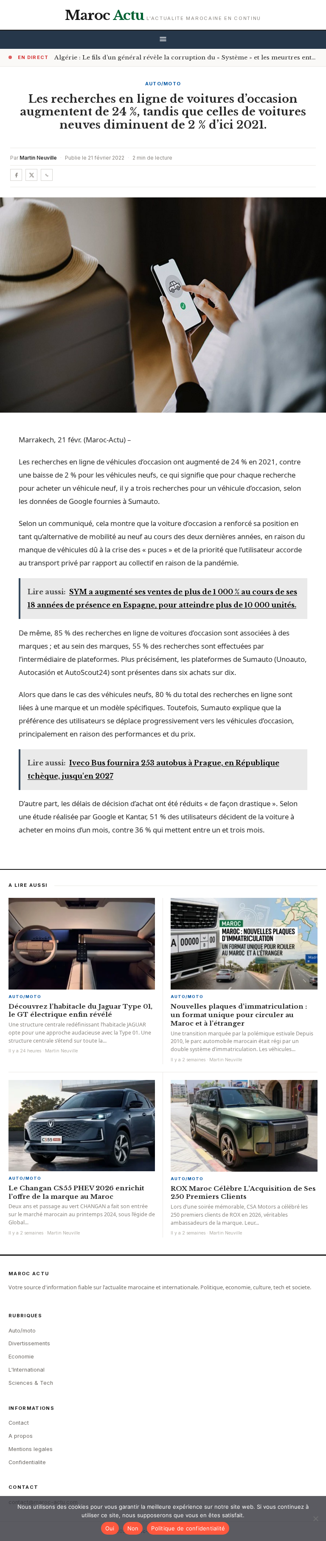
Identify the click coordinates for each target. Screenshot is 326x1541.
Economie (21, 1356)
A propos (20, 1436)
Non (133, 1528)
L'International (26, 1370)
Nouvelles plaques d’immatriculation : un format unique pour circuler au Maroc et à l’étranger (239, 1014)
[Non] (315, 1518)
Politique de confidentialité (188, 1528)
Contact (18, 1423)
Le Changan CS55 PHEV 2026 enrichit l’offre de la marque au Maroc (76, 1192)
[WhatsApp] (47, 175)
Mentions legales (30, 1449)
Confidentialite (27, 1462)
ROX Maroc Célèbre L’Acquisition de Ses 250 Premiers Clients (243, 1192)
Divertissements (29, 1343)
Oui (110, 1528)
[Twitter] (31, 175)
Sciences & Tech (30, 1383)
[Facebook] (16, 175)
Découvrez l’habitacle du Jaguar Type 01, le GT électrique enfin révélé (80, 1010)
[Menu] (163, 40)
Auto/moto (163, 84)
